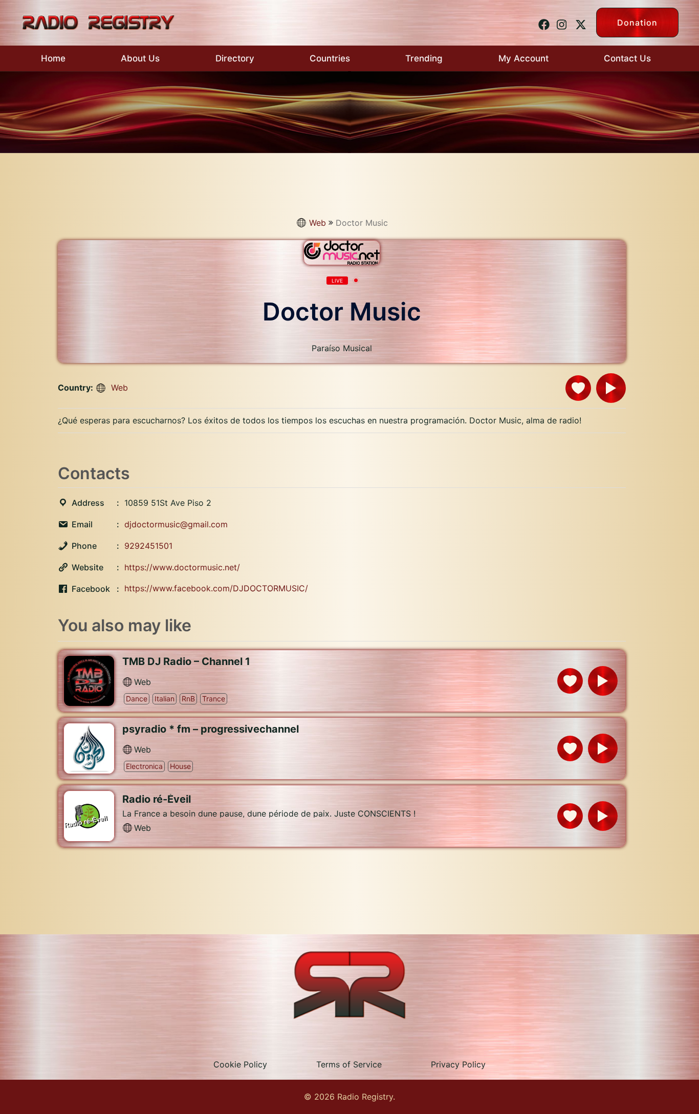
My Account (523, 58)
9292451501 (148, 546)
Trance (213, 698)
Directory (234, 58)
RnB (188, 698)
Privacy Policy (458, 1064)
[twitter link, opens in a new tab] (579, 22)
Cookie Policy (240, 1064)
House (180, 766)
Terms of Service (349, 1064)
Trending (424, 58)
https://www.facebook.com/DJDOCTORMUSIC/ (216, 588)
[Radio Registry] (98, 21)
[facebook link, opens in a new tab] (542, 22)
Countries (330, 58)
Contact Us (627, 58)
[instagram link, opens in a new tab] (561, 22)
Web (317, 223)
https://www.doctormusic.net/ (182, 567)
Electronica (144, 766)
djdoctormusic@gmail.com (176, 524)
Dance (136, 698)
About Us (140, 58)
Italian (164, 698)
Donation (637, 22)
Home (53, 58)
